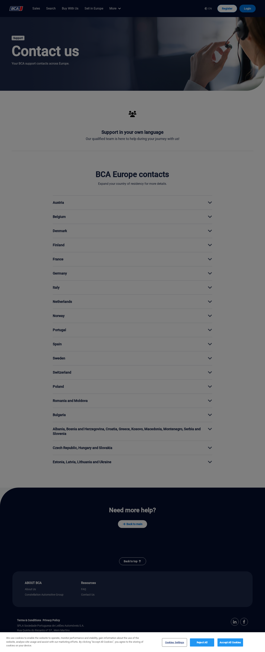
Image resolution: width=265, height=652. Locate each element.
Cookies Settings (174, 642)
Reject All (202, 642)
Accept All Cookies (230, 642)
